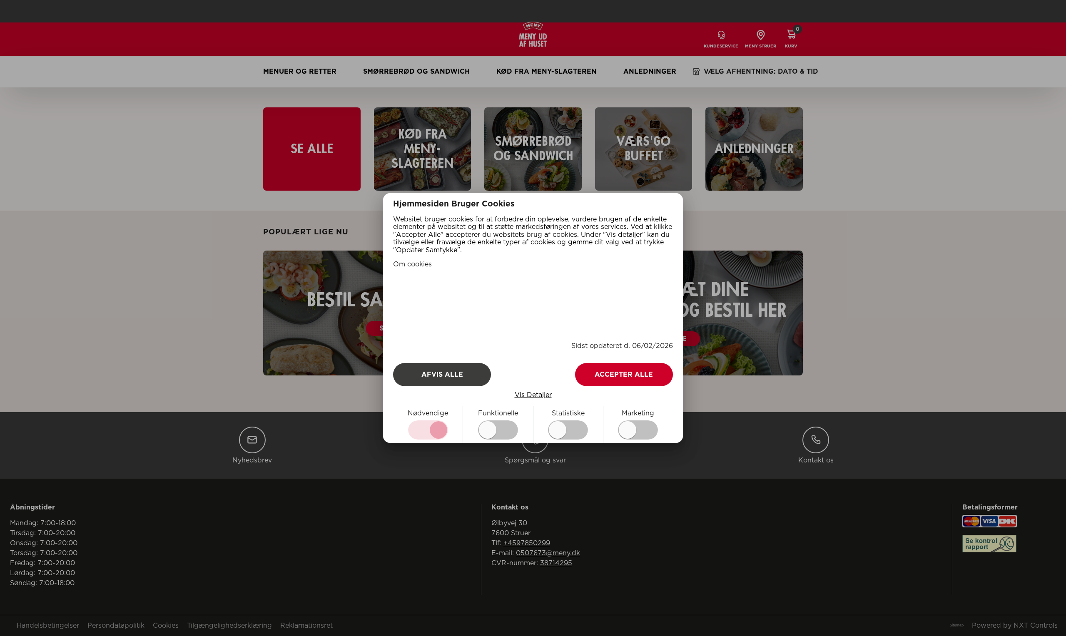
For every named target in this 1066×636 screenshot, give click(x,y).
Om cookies (412, 264)
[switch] (498, 430)
